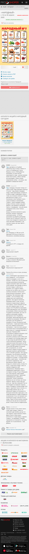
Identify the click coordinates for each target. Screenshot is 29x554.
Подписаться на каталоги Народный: (11, 82)
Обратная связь (18, 520)
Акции (4, 7)
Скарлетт (14, 505)
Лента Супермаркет (5, 459)
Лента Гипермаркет (24, 456)
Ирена (8, 231)
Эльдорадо (5, 485)
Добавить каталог (18, 522)
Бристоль (5, 462)
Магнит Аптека (5, 512)
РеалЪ (24, 466)
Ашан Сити (24, 462)
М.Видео (14, 485)
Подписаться (15, 87)
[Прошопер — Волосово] (1, 7)
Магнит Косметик (5, 505)
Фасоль (14, 466)
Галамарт (14, 492)
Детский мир (5, 479)
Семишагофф (14, 469)
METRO (5, 456)
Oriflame (24, 505)
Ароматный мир (5, 466)
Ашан (14, 462)
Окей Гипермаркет (14, 456)
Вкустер (5, 472)
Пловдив (5, 469)
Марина (8, 242)
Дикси (24, 453)
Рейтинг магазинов (19, 524)
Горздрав (24, 512)
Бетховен (5, 499)
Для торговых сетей (19, 530)
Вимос (24, 492)
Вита (14, 512)
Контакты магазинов (19, 526)
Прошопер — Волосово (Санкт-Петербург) (10, 2)
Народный (10, 7)
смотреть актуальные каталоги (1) (14, 19)
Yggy (7, 167)
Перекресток (14, 453)
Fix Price (5, 492)
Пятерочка (5, 453)
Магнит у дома (14, 459)
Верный (24, 459)
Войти (26, 8)
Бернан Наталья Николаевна (14, 429)
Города (16, 528)
